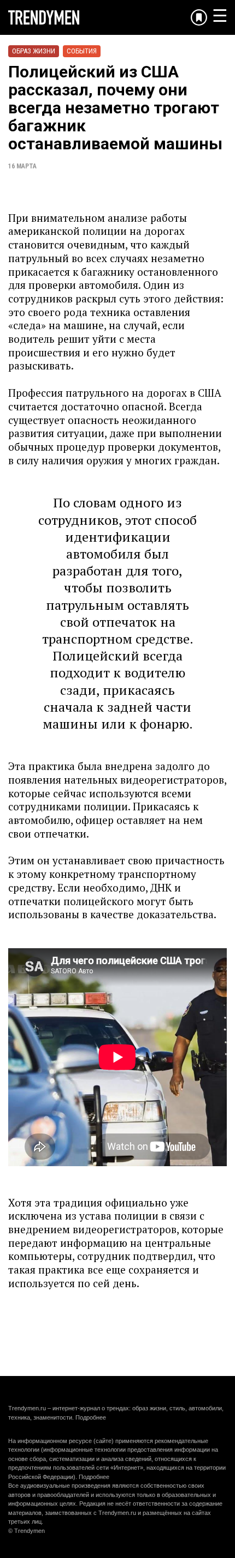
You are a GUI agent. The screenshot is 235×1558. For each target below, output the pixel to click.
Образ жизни (33, 51)
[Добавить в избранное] (199, 17)
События (82, 51)
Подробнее (90, 1417)
